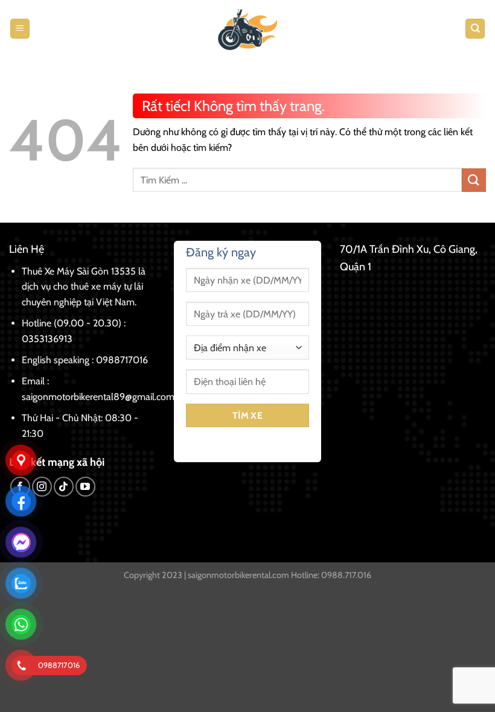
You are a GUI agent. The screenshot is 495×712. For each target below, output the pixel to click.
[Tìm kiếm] (475, 29)
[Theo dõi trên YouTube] (85, 487)
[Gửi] (474, 180)
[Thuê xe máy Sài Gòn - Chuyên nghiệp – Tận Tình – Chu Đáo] (247, 28)
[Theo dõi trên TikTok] (64, 487)
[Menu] (20, 29)
